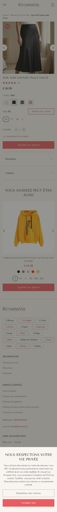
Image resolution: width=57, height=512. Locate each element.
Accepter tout (28, 503)
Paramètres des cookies (28, 493)
